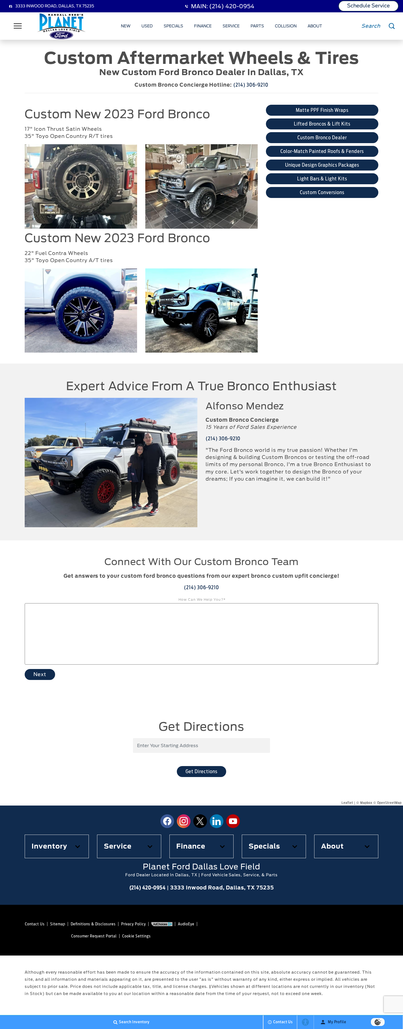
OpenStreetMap (389, 803)
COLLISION (286, 26)
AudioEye (186, 924)
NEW (125, 26)
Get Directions (201, 771)
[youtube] (233, 821)
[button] (57, 846)
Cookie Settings (136, 936)
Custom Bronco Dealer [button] (322, 137)
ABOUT (315, 26)
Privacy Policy (133, 924)
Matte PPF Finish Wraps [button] (322, 110)
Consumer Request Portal (94, 936)
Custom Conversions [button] (322, 192)
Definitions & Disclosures (93, 924)
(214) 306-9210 (250, 85)
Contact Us (35, 924)
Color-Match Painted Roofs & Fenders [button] (322, 151)
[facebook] (167, 821)
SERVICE (231, 26)
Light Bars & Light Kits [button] (322, 179)
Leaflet (347, 803)
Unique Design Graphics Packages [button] (322, 165)
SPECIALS (173, 26)
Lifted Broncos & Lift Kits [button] (322, 124)
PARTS (257, 26)
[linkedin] (216, 821)
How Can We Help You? (201, 599)
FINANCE (203, 26)
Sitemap (57, 924)
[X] (200, 821)
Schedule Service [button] (368, 5)
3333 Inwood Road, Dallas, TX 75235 (54, 6)
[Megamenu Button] (18, 26)
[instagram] (184, 821)
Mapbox (366, 803)
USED (147, 26)
